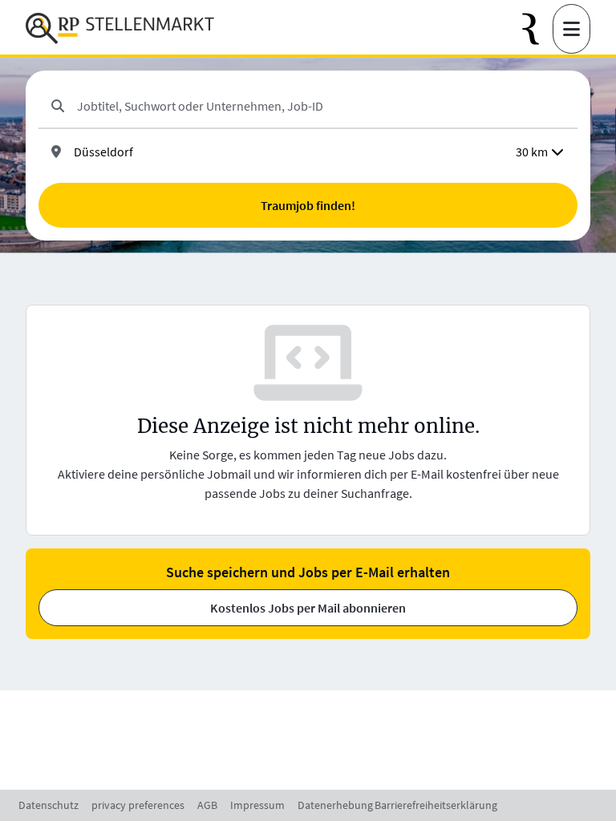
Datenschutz (48, 805)
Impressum (257, 805)
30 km (532, 152)
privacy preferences (137, 805)
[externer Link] (537, 29)
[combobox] (321, 105)
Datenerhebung (335, 805)
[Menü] (571, 29)
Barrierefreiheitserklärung (436, 805)
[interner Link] (120, 29)
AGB (207, 805)
